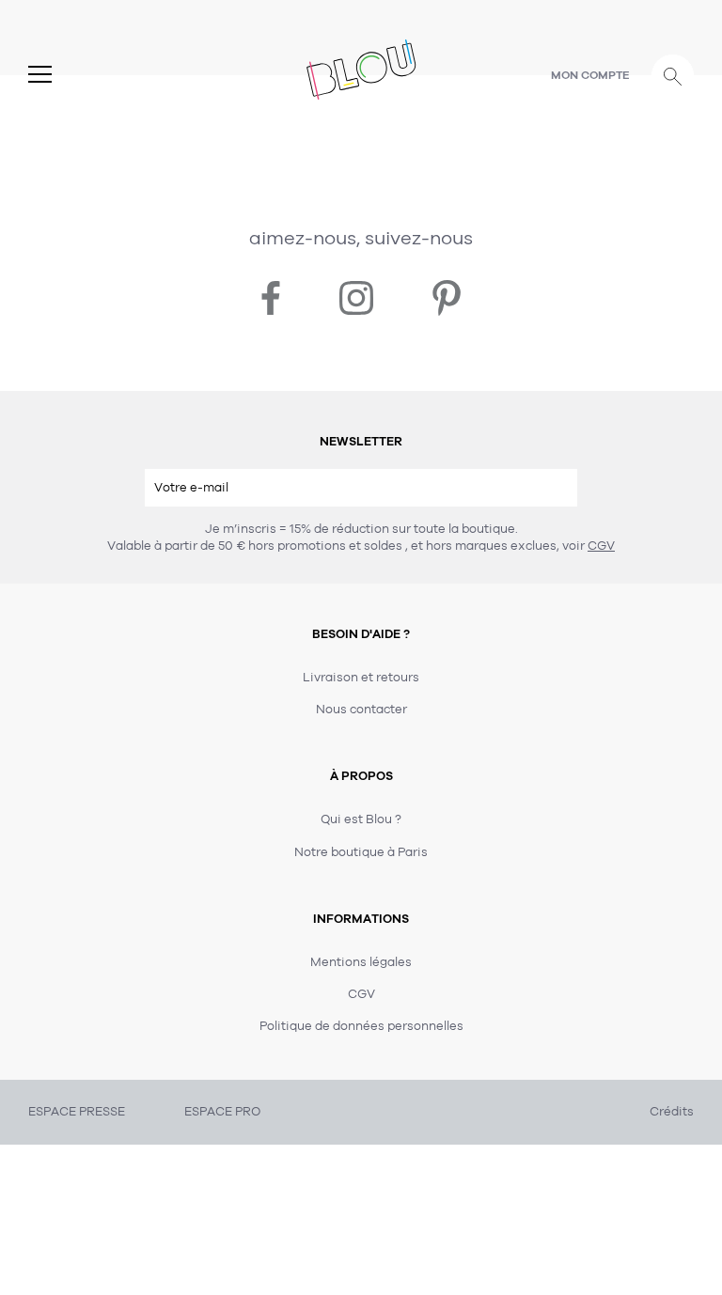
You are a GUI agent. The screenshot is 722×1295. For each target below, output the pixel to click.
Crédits (672, 1111)
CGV (601, 546)
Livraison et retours (361, 677)
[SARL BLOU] (361, 68)
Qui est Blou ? (361, 819)
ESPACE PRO (222, 1111)
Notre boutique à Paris (361, 852)
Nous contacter (361, 709)
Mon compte (590, 75)
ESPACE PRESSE (76, 1111)
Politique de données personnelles (361, 1026)
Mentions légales (361, 962)
